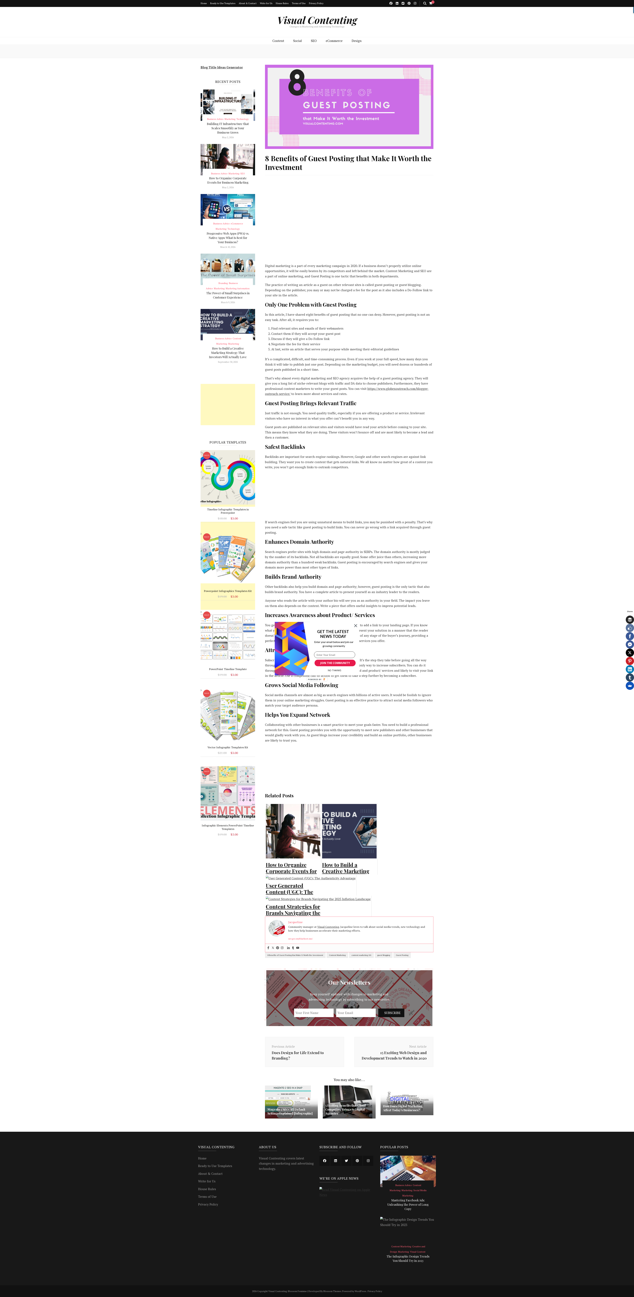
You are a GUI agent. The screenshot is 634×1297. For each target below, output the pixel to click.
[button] (333, 634)
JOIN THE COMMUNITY (335, 663)
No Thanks (334, 670)
